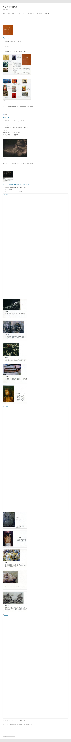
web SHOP (47, 13)
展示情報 (14, 106)
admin (31, 106)
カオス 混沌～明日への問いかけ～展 (16, 184)
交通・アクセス (21, 13)
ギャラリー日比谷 (10, 6)
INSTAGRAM (39, 13)
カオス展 (6, 38)
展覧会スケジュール (12, 13)
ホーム (4, 13)
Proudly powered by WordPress (9, 736)
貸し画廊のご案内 (30, 13)
